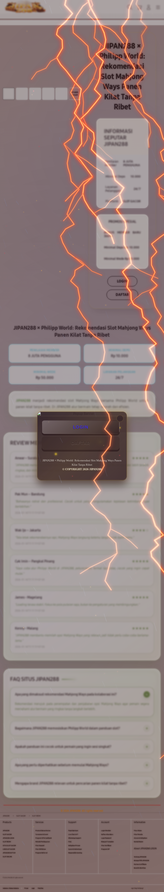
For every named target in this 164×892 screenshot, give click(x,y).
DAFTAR (80, 443)
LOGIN (80, 427)
